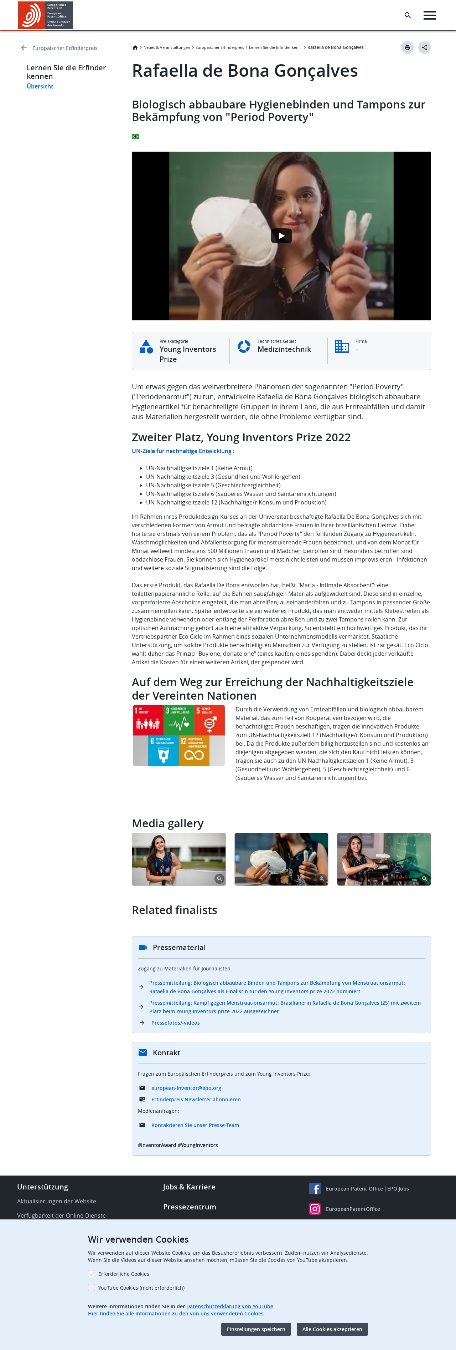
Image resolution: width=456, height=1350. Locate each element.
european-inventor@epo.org (186, 1088)
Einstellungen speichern (256, 1329)
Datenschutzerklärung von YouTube (229, 1306)
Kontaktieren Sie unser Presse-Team (195, 1125)
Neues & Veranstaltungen (167, 47)
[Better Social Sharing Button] (424, 47)
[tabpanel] (179, 859)
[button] (74, 15)
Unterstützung (42, 1187)
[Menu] (429, 15)
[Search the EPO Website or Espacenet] (407, 15)
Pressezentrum (189, 1207)
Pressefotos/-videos (175, 1022)
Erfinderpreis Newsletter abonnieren (196, 1099)
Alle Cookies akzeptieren (332, 1329)
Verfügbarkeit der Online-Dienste (61, 1215)
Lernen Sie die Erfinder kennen (275, 47)
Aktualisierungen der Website (56, 1201)
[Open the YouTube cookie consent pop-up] (281, 236)
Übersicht (40, 86)
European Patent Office (354, 1188)
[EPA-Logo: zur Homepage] (45, 15)
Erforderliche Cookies (123, 1273)
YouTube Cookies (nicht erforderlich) (141, 1287)
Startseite (135, 47)
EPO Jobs (398, 1188)
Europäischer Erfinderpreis (65, 48)
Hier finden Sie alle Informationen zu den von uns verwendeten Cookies (176, 1313)
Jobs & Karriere (189, 1187)
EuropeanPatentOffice (353, 1209)
